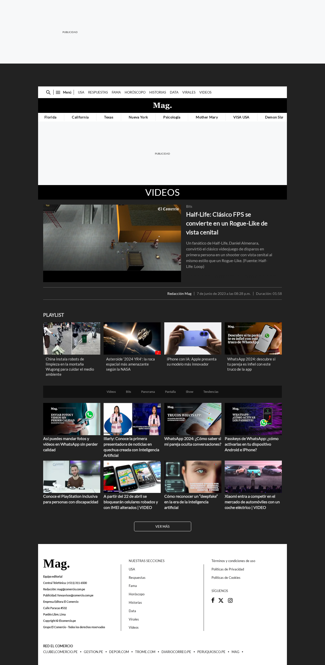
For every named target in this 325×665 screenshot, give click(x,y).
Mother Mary (207, 117)
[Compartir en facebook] (213, 601)
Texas (108, 117)
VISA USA (241, 117)
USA (81, 92)
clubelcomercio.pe (60, 652)
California (80, 117)
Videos (205, 92)
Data (174, 92)
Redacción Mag (179, 293)
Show (189, 391)
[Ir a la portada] (56, 565)
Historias (157, 92)
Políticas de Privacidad (228, 569)
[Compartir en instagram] (230, 602)
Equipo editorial (52, 576)
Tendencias (210, 391)
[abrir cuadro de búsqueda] (48, 92)
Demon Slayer (276, 117)
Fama (116, 92)
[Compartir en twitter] (221, 602)
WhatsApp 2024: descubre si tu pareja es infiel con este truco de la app (251, 364)
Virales (189, 92)
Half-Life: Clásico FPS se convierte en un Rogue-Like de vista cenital (227, 223)
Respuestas (98, 92)
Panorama (148, 391)
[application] (112, 243)
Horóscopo (135, 92)
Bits (189, 206)
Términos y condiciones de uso (233, 561)
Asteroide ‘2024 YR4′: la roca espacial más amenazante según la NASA (130, 364)
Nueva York (138, 117)
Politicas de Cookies (226, 578)
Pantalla (170, 391)
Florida (50, 117)
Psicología (171, 117)
